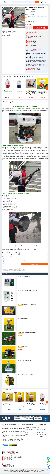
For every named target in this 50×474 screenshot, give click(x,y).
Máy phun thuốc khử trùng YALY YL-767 (7, 91)
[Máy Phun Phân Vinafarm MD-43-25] (31, 397)
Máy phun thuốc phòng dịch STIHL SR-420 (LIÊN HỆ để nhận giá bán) (31, 93)
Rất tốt (11, 258)
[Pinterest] (7, 420)
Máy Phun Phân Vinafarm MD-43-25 (31, 404)
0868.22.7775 (33, 40)
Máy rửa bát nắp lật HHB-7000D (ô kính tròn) (27, 290)
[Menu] (45, 2)
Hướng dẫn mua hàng (41, 434)
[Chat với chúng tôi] (48, 468)
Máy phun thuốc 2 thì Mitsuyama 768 (7, 405)
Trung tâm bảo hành (41, 436)
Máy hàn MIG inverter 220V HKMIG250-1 (26, 374)
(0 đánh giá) (33, 11)
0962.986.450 (33, 38)
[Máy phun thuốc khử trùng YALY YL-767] (7, 83)
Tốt (10, 260)
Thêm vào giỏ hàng (40, 28)
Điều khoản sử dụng (41, 438)
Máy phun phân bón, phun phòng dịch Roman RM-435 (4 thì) (19, 405)
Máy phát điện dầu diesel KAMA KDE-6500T (27, 304)
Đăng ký (45, 419)
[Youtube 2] (9, 418)
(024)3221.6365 (29, 37)
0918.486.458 (32, 36)
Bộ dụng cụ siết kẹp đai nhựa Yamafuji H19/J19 (28, 332)
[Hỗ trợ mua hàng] (48, 461)
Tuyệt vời (11, 256)
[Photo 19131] (13, 17)
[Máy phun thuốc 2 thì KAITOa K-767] (19, 83)
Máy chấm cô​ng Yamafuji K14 (24, 276)
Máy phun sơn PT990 (22, 346)
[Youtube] (6, 418)
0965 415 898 (38, 71)
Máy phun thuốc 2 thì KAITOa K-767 (19, 91)
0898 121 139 (37, 68)
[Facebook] (3, 418)
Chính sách (39, 431)
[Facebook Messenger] (48, 465)
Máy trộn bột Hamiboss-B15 (23, 318)
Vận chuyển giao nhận (29, 431)
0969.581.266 (33, 42)
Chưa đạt (11, 263)
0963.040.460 (33, 41)
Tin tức (26, 432)
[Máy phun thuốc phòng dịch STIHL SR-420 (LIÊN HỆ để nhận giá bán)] (31, 83)
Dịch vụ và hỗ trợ (40, 432)
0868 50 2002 (37, 69)
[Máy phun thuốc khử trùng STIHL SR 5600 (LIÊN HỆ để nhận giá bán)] (42, 83)
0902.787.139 (34, 33)
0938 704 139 (8, 464)
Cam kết (38, 427)
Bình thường (12, 261)
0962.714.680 (38, 36)
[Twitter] (4, 420)
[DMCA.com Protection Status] (13, 445)
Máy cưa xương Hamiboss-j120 (24, 360)
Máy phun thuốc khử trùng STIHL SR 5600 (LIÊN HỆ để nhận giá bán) (42, 92)
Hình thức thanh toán (41, 429)
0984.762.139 (8, 463)
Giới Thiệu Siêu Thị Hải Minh (30, 427)
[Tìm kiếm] (37, 2)
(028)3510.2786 (29, 35)
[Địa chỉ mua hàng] (48, 458)
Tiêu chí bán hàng (28, 429)
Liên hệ (26, 434)
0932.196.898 (39, 33)
